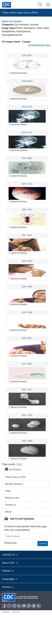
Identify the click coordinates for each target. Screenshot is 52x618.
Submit (42, 543)
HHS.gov (6, 612)
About (8, 511)
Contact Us (10, 504)
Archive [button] (6, 586)
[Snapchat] (34, 606)
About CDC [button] (8, 562)
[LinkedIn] (19, 606)
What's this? (10, 542)
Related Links (12, 497)
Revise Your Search (11, 21)
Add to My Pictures (18, 73)
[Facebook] (4, 606)
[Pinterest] (29, 606)
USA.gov (16, 612)
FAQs (8, 490)
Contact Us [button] (9, 554)
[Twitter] (9, 606)
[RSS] (39, 606)
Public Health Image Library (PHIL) (20, 12)
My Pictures (14, 469)
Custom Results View (39, 45)
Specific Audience (14, 483)
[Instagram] (14, 606)
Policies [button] (6, 570)
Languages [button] (8, 578)
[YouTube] (24, 606)
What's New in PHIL (15, 477)
